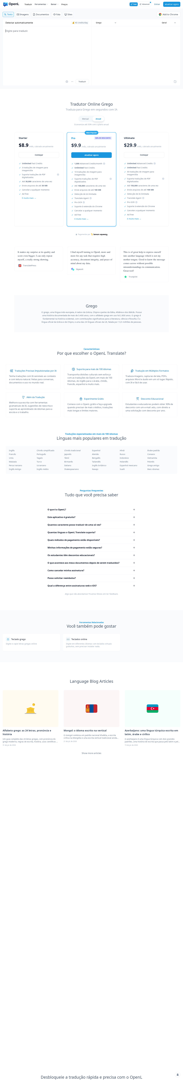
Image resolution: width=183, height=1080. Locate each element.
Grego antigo (153, 465)
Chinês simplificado (45, 450)
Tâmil (66, 458)
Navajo (95, 469)
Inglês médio (42, 469)
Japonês (67, 454)
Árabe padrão (153, 450)
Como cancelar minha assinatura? (66, 570)
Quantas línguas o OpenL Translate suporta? (72, 532)
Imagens (24, 14)
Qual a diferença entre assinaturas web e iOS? (72, 585)
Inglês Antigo (15, 469)
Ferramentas (40, 4)
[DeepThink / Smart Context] (72, 81)
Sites (70, 14)
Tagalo (40, 458)
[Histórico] (175, 81)
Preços (64, 4)
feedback (113, 594)
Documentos (42, 14)
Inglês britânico (99, 465)
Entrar (157, 4)
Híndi (122, 450)
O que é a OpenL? (57, 509)
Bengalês (96, 458)
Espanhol (96, 450)
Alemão (95, 454)
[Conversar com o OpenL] (177, 1074)
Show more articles (91, 753)
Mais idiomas (153, 469)
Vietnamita (152, 458)
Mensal (85, 119)
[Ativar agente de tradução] (66, 81)
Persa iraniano (15, 465)
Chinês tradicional (72, 450)
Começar (39, 155)
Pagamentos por (84, 234)
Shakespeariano (71, 469)
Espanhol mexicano (128, 465)
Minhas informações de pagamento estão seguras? (75, 547)
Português (41, 454)
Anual (98, 119)
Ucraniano (41, 465)
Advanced (145, 4)
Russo (122, 454)
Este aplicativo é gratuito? (61, 517)
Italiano (67, 465)
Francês (12, 454)
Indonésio (124, 458)
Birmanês (68, 461)
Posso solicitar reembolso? (62, 578)
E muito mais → (29, 198)
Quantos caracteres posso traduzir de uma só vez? (74, 524)
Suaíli (122, 469)
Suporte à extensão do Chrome (88, 206)
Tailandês (96, 461)
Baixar (54, 4)
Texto (10, 14)
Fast (135, 4)
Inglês (12, 450)
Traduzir (28, 4)
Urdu (11, 458)
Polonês (150, 461)
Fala (58, 14)
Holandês (124, 461)
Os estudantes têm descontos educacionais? (71, 555)
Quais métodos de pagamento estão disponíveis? (74, 540)
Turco (39, 461)
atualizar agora (172, 4)
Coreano (151, 454)
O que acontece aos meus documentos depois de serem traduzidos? (83, 562)
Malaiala (13, 461)
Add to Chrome (170, 14)
